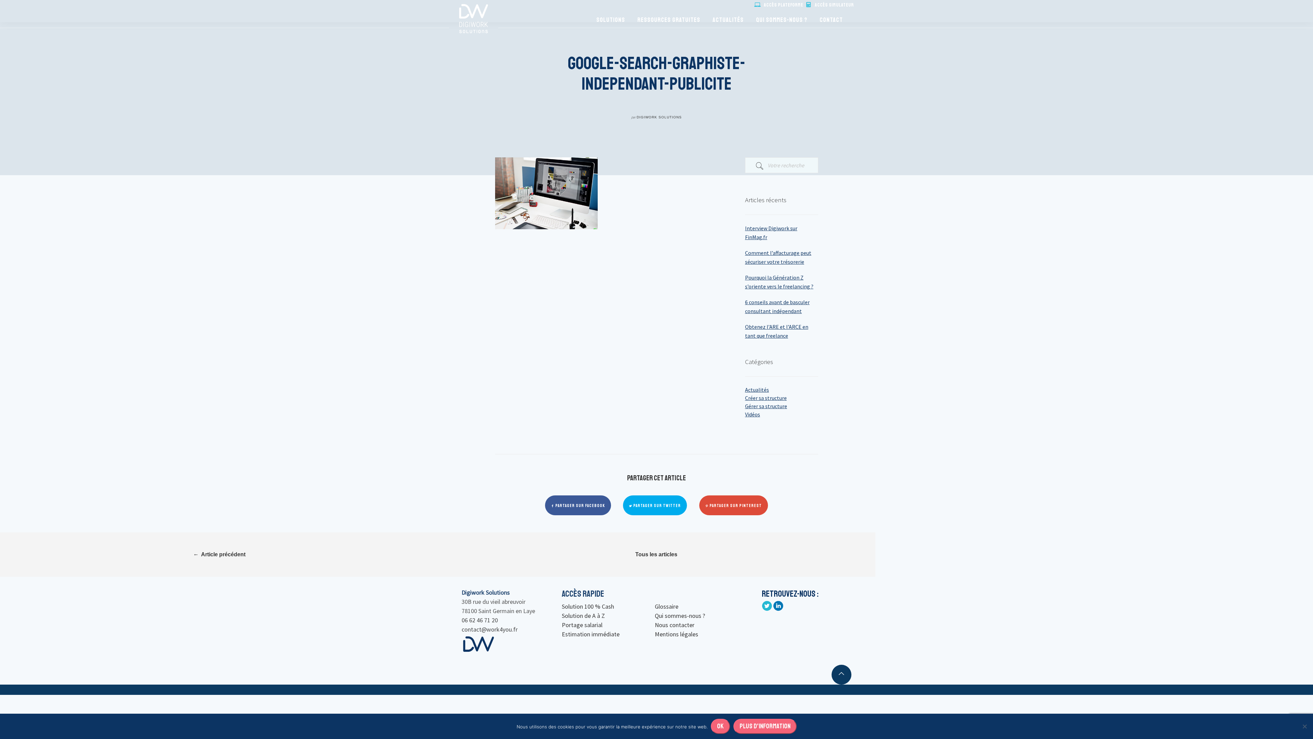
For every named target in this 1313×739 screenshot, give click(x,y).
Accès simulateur (834, 5)
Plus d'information (765, 726)
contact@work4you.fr (490, 629)
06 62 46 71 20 (480, 620)
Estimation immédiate (591, 634)
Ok (720, 726)
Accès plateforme (783, 5)
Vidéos (752, 414)
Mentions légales (676, 634)
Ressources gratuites (668, 20)
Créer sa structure (766, 397)
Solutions (610, 20)
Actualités (728, 20)
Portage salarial (582, 625)
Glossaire (666, 606)
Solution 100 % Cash (588, 606)
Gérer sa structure (766, 406)
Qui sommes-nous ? (781, 20)
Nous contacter (674, 625)
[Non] (1304, 726)
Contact (831, 20)
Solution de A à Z (583, 616)
